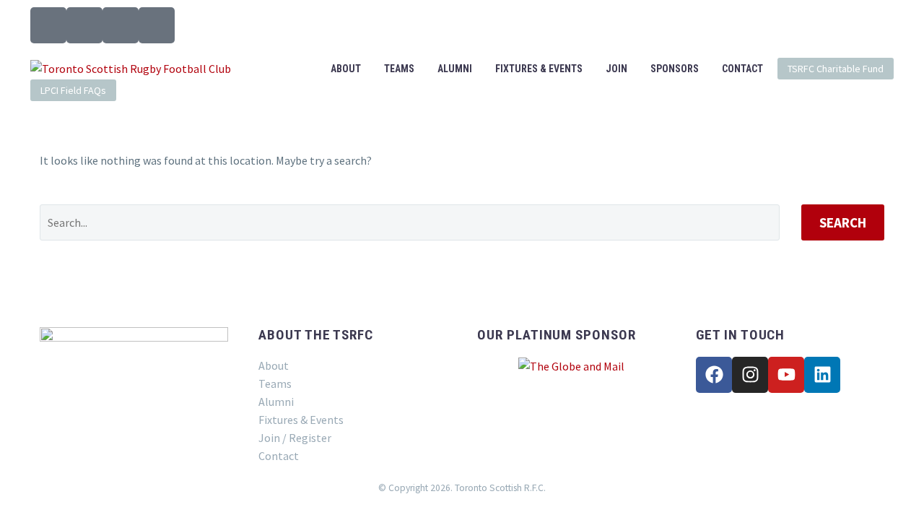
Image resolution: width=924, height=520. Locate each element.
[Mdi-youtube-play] (121, 25)
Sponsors (674, 68)
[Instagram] (750, 375)
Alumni (454, 68)
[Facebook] (714, 375)
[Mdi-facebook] (48, 25)
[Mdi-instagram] (84, 25)
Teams (399, 68)
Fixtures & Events (539, 68)
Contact (742, 68)
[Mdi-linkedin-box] (157, 25)
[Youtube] (786, 375)
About (346, 68)
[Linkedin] (822, 375)
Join (616, 68)
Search (842, 222)
